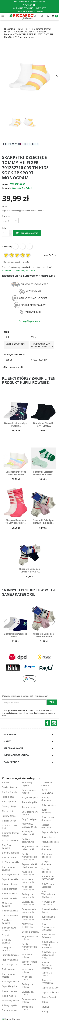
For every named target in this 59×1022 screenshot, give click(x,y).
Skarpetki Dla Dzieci (22, 188)
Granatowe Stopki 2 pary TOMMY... (43, 424)
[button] (5, 122)
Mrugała (45, 1007)
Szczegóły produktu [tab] (29, 321)
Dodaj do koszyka (27, 233)
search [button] (42, 16)
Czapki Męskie (9, 821)
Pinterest (29, 246)
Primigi (44, 1011)
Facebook (47, 723)
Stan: (6, 367)
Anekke (5, 782)
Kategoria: (7, 188)
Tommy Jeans (9, 816)
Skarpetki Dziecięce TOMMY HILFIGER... (15, 473)
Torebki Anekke (9, 787)
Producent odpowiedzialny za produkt (19, 270)
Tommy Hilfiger (9, 806)
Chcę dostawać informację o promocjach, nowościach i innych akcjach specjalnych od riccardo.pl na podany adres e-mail (28, 713)
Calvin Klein (8, 811)
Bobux (44, 1002)
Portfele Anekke (9, 792)
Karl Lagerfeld (9, 802)
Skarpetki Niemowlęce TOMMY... (15, 424)
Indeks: (5, 184)
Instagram (54, 723)
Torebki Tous (8, 797)
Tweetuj (22, 246)
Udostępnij (15, 246)
